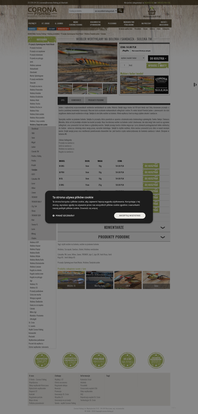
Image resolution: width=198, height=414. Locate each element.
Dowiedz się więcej (89, 208)
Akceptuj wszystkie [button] (129, 215)
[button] (63, 215)
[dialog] (99, 207)
